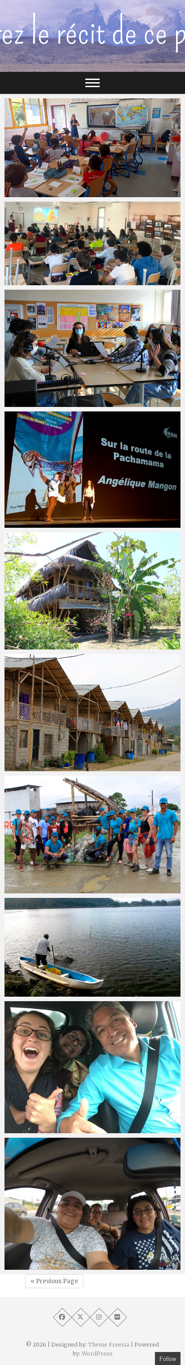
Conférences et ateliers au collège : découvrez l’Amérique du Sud (87, 275)
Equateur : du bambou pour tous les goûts (81, 645)
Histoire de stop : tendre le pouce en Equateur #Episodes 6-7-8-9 (88, 987)
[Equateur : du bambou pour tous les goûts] (92, 590)
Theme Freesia (108, 1344)
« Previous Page (54, 1281)
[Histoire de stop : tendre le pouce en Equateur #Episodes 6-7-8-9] (92, 947)
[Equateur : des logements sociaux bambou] (92, 712)
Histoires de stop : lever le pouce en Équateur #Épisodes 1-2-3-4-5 (86, 1123)
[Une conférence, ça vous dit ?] (92, 469)
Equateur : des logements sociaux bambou (82, 766)
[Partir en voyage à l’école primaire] (92, 147)
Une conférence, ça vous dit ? (60, 523)
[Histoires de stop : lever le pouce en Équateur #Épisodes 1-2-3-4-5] (92, 1067)
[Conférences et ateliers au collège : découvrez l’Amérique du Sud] (92, 243)
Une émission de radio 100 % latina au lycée (85, 402)
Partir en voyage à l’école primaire (68, 192)
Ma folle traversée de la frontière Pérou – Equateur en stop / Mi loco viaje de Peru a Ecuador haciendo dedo (81, 1255)
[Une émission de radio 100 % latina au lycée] (92, 348)
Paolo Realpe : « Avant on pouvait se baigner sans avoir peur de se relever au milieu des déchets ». (85, 878)
